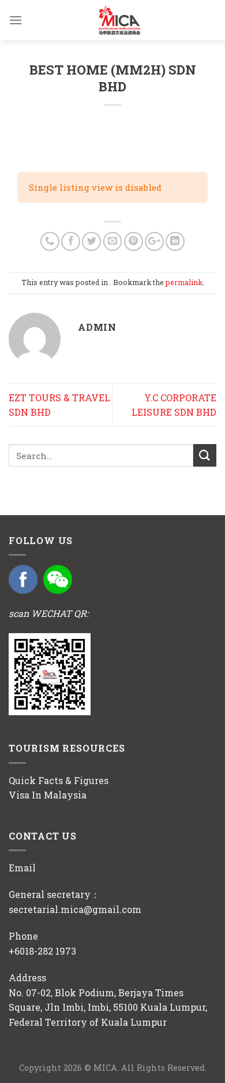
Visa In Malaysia (48, 795)
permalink (184, 282)
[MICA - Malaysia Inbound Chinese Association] (119, 20)
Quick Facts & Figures (58, 780)
